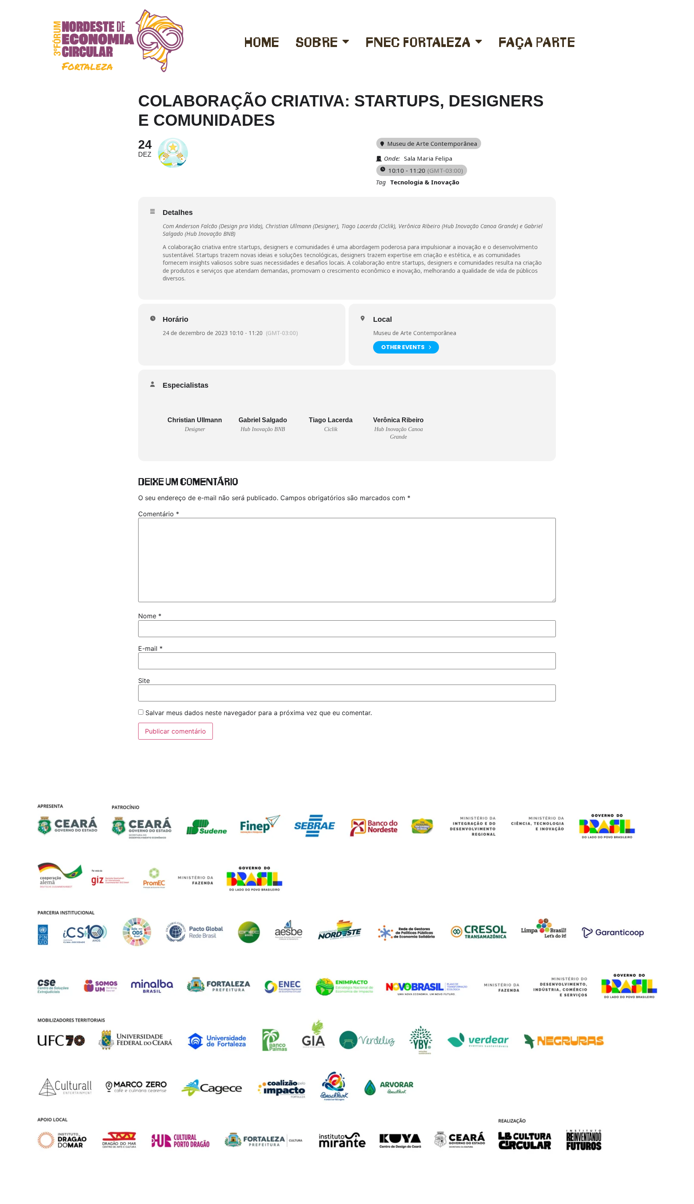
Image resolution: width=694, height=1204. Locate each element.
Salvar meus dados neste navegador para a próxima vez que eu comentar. (258, 712)
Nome (149, 616)
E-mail (150, 648)
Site (144, 680)
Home (262, 41)
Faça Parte (537, 41)
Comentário (158, 514)
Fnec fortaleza (418, 41)
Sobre (317, 41)
